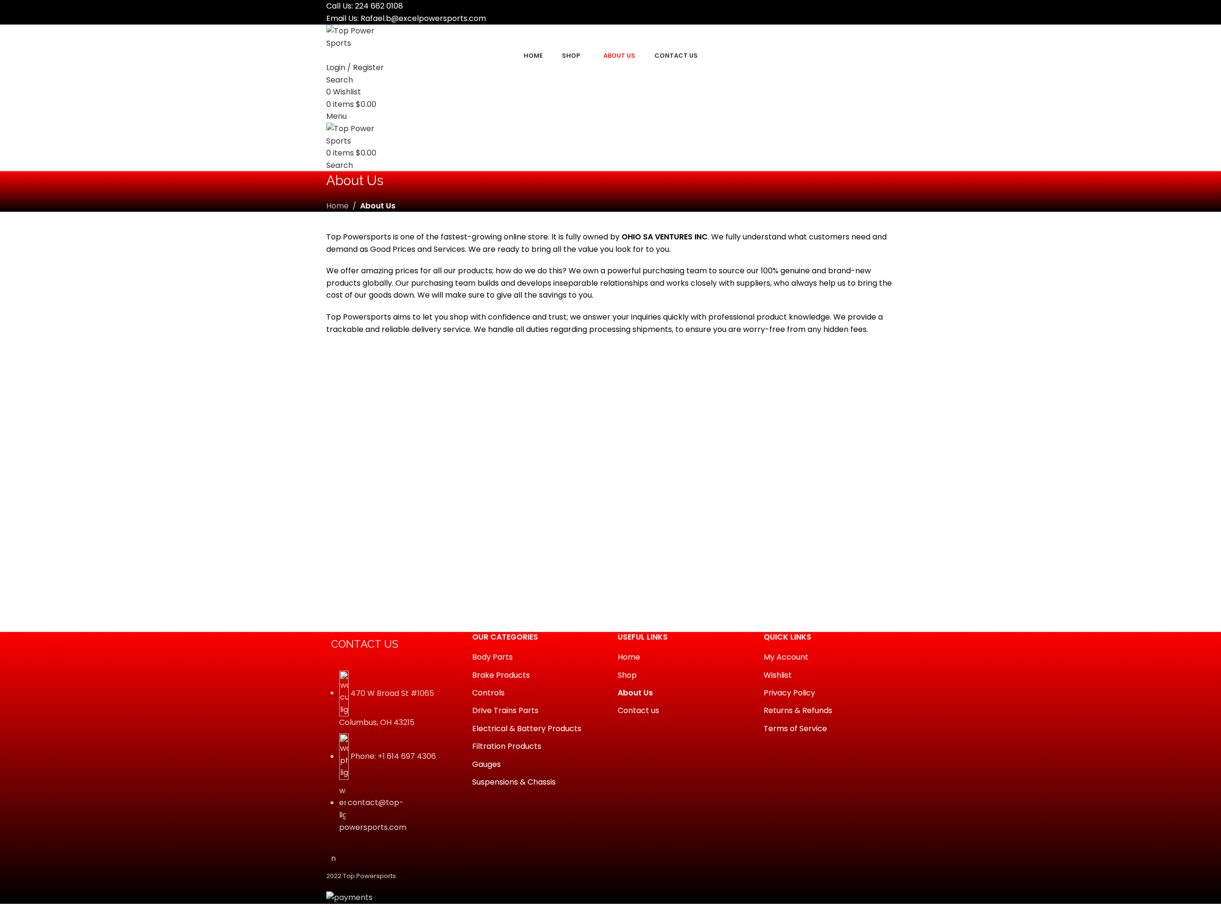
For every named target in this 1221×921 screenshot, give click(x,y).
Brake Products (501, 675)
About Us (635, 693)
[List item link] (392, 757)
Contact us (638, 710)
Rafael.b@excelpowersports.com (423, 18)
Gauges (486, 764)
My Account (786, 657)
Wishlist (778, 675)
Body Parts (492, 657)
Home (337, 205)
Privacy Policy (789, 693)
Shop (627, 675)
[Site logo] (362, 36)
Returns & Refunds (798, 710)
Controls (488, 693)
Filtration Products (506, 746)
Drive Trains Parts (505, 710)
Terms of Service (795, 729)
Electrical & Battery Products (526, 729)
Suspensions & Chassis (514, 782)
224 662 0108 (379, 5)
